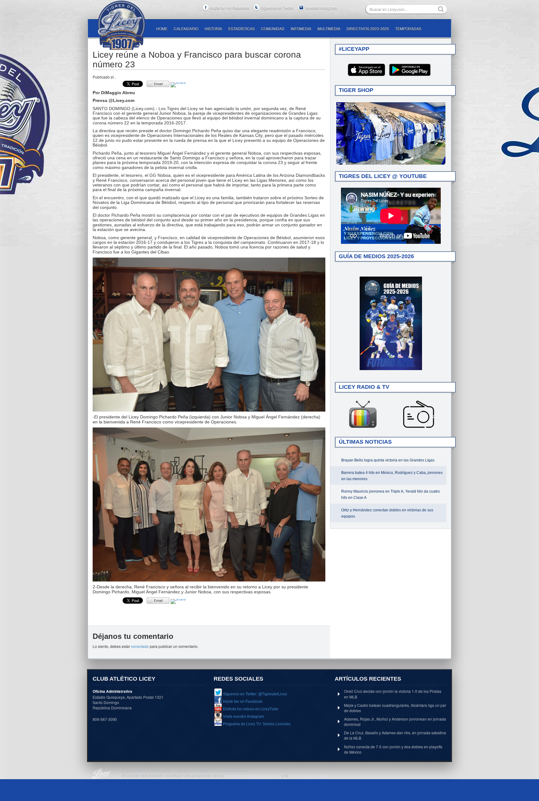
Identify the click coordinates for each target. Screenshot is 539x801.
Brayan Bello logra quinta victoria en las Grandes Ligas (388, 460)
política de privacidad (308, 775)
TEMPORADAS (408, 28)
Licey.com (121, 25)
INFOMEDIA (301, 28)
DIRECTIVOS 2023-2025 (368, 28)
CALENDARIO (186, 28)
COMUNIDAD (272, 28)
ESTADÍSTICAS (241, 28)
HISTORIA (213, 28)
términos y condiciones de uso (252, 775)
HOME (162, 28)
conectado (140, 646)
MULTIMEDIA (329, 28)
